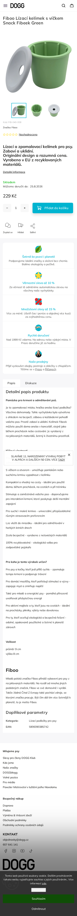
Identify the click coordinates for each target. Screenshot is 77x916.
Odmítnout (39, 909)
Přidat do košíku (56, 208)
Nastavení (38, 889)
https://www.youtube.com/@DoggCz (22, 851)
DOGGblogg (10, 772)
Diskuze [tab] (31, 383)
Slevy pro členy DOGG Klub (19, 758)
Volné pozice (10, 777)
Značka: (10, 127)
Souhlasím (38, 898)
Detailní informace (14, 172)
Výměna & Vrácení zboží (17, 815)
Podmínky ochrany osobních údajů (23, 825)
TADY (61, 459)
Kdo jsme (8, 762)
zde (44, 883)
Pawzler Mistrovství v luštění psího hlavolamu (30, 787)
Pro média (9, 782)
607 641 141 (10, 844)
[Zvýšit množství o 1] (25, 208)
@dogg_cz (31, 851)
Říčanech (50, 369)
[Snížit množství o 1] (7, 208)
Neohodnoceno (28, 134)
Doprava (8, 805)
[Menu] (5, 5)
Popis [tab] (11, 383)
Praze (38, 369)
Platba (6, 810)
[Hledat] (64, 5)
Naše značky (10, 767)
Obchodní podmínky (14, 820)
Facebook (5, 851)
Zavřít (68, 238)
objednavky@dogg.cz (15, 839)
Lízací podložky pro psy (42, 720)
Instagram (14, 851)
